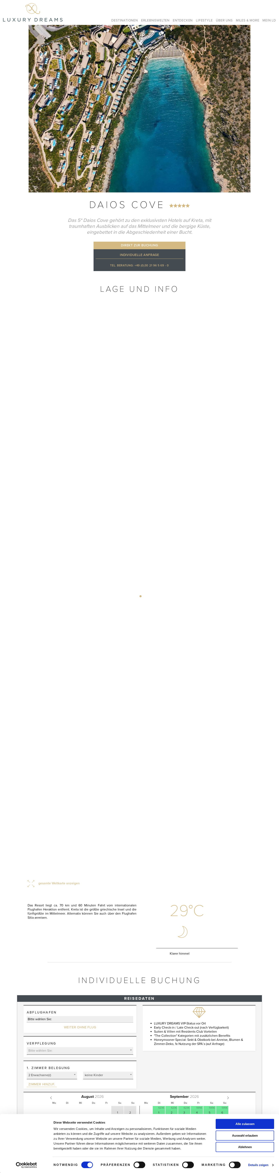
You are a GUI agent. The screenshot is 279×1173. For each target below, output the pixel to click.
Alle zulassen (244, 1124)
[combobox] (80, 1019)
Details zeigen (258, 1165)
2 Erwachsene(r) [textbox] (39, 1075)
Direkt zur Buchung (139, 245)
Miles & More (247, 20)
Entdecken (183, 20)
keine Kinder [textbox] (94, 1075)
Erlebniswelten (155, 20)
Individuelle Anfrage (139, 255)
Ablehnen (245, 1147)
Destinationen (124, 20)
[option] (139, 108)
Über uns (224, 20)
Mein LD (269, 20)
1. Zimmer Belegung (48, 1068)
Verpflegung (41, 1043)
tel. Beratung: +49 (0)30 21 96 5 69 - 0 (139, 265)
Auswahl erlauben (245, 1135)
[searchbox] (80, 1019)
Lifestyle (204, 20)
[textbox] (80, 1050)
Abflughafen (42, 1012)
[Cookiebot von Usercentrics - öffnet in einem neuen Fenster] (26, 1165)
